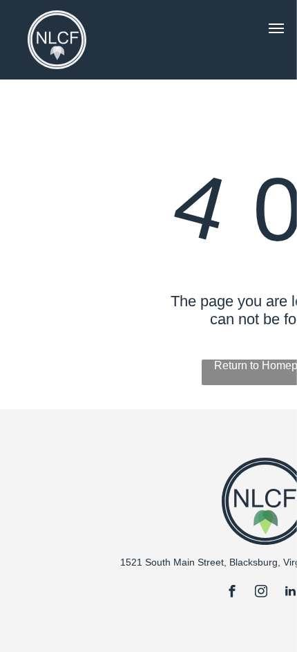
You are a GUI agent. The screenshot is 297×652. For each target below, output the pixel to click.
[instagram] (261, 593)
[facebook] (232, 593)
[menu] (276, 28)
